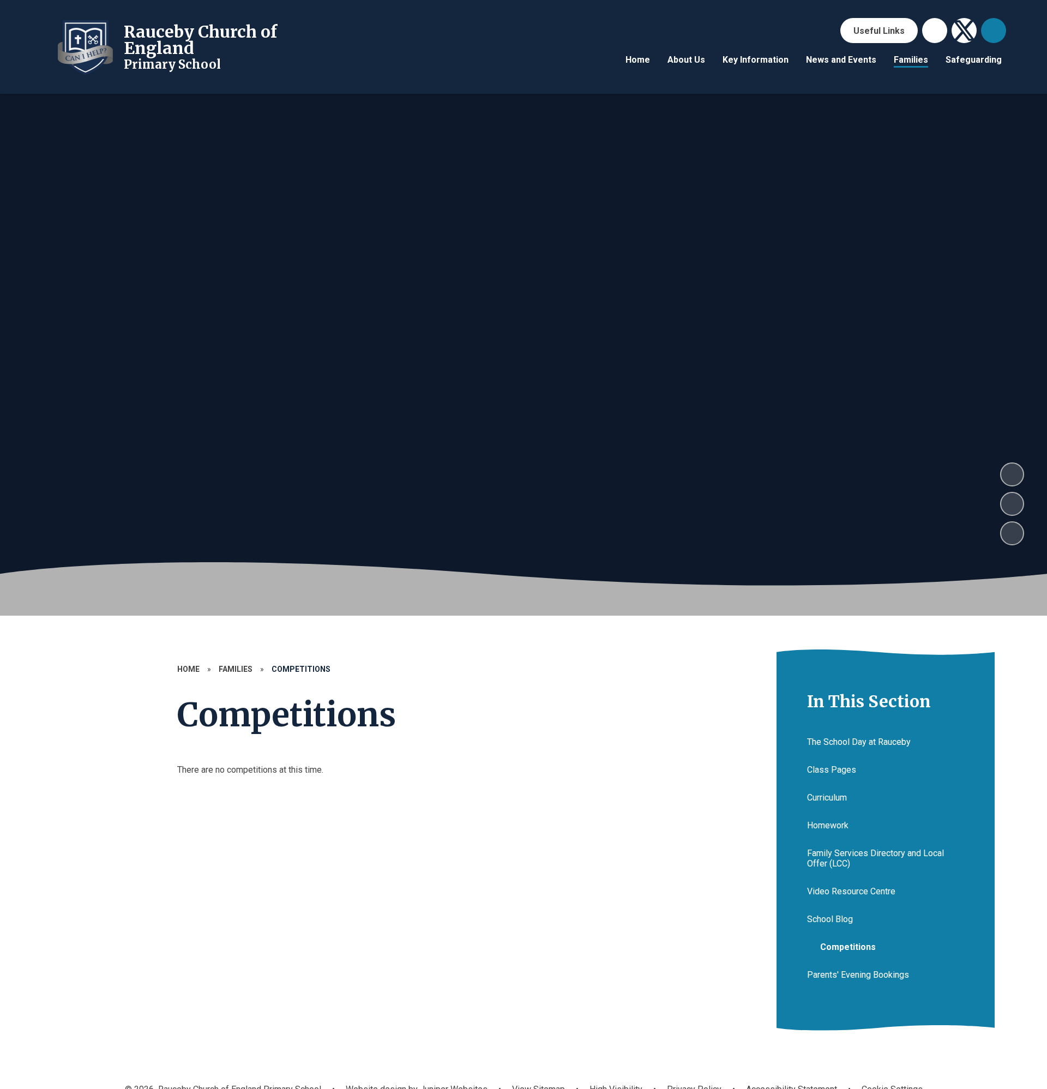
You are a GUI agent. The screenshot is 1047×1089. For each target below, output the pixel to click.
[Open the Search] (993, 30)
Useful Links (879, 31)
